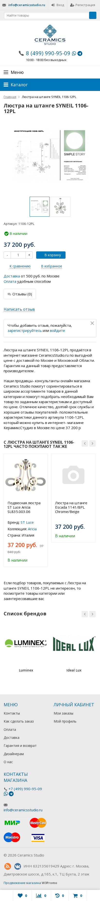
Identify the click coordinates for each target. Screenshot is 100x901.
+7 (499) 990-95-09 (25, 788)
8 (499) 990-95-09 (48, 53)
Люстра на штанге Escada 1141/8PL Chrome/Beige (71, 507)
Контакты (12, 713)
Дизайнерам (14, 753)
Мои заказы (63, 713)
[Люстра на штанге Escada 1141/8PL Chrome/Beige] (73, 476)
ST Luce (27, 522)
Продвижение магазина (22, 883)
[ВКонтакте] (17, 866)
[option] (39, 207)
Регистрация (85, 5)
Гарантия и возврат (20, 745)
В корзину (52, 255)
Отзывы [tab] (22, 294)
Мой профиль (65, 721)
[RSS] (7, 866)
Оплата (10, 281)
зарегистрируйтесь (25, 330)
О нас (8, 762)
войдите (57, 330)
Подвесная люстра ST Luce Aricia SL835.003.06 (24, 507)
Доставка (12, 276)
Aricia (32, 528)
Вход (60, 5)
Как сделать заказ (19, 721)
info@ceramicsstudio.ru (26, 5)
